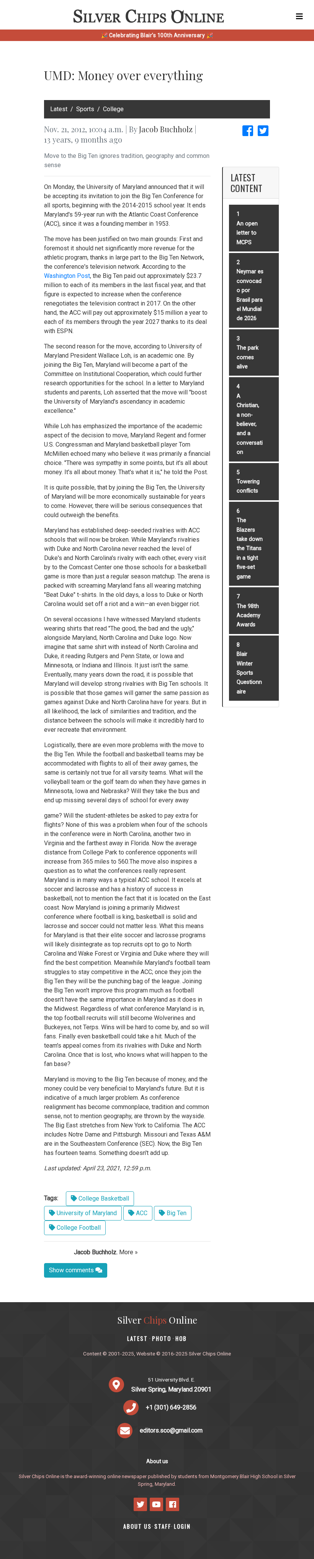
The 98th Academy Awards (248, 615)
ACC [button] (140, 1213)
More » (128, 1252)
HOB (181, 1338)
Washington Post (67, 275)
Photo (161, 1338)
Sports (85, 109)
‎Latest (58, 109)
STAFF (162, 1526)
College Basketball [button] (103, 1198)
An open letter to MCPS (247, 233)
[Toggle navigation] (299, 16)
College (113, 109)
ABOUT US (137, 1526)
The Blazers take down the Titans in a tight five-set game (250, 548)
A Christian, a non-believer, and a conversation (250, 424)
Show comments (72, 1270)
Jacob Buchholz (166, 129)
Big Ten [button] (175, 1213)
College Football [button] (78, 1227)
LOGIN (182, 1526)
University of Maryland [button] (86, 1213)
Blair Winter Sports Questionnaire (249, 673)
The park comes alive (247, 357)
